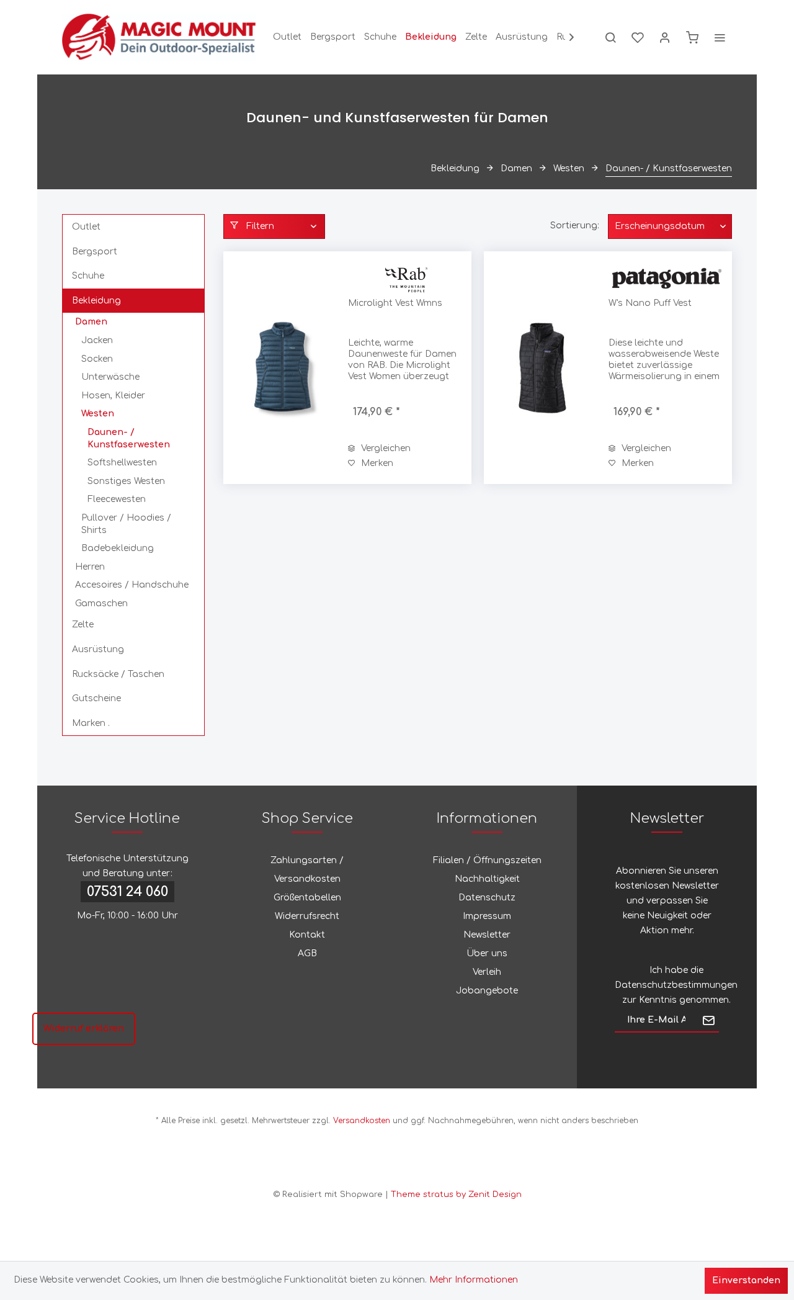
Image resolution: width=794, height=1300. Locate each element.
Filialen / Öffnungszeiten (487, 860)
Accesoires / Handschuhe (132, 584)
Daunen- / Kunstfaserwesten (128, 438)
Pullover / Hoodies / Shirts (126, 524)
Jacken (97, 340)
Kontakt (307, 934)
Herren (90, 567)
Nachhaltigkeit (487, 879)
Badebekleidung (117, 548)
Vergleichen (385, 448)
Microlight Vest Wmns (395, 303)
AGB (307, 953)
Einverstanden (746, 1280)
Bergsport (94, 251)
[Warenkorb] (692, 37)
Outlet (86, 226)
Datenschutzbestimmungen (676, 985)
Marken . (91, 723)
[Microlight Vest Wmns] (283, 367)
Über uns (486, 953)
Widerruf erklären (83, 1028)
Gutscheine (96, 698)
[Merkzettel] (637, 37)
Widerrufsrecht (307, 916)
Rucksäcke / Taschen (118, 674)
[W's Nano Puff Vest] (543, 367)
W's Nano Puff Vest (650, 303)
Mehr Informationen (473, 1279)
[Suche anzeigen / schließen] (610, 37)
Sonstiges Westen (126, 481)
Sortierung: (574, 225)
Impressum (487, 916)
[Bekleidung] (431, 37)
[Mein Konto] (665, 37)
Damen (91, 321)
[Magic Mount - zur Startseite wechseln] (159, 37)
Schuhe (88, 275)
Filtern (259, 226)
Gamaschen (101, 603)
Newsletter (487, 934)
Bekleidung (96, 300)
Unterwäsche (110, 377)
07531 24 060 (127, 891)
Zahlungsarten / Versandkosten (307, 870)
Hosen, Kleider (113, 395)
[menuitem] (287, 37)
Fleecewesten (116, 499)
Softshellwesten (122, 462)
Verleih (487, 972)
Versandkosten (361, 1120)
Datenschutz (486, 897)
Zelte (83, 624)
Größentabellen (307, 897)
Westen (97, 413)
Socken (97, 359)
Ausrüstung (98, 649)
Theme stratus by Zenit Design (456, 1194)
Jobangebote (487, 990)
